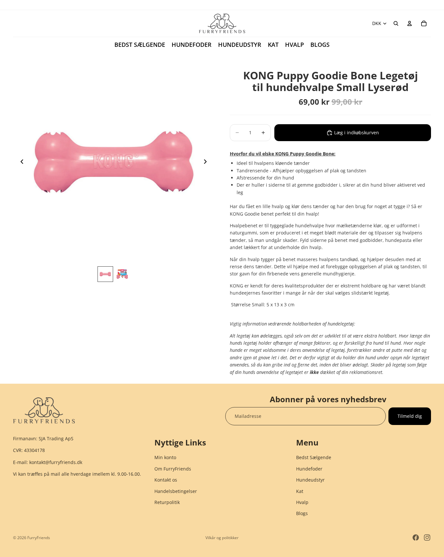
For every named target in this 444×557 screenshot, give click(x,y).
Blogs (302, 514)
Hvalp (302, 502)
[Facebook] (416, 537)
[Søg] (396, 23)
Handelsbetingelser (175, 491)
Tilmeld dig (410, 416)
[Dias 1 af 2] (105, 274)
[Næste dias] (207, 162)
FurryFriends (38, 537)
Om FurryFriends (172, 469)
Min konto (165, 458)
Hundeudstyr (310, 480)
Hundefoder (309, 469)
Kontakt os (165, 480)
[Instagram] (427, 537)
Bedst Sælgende (313, 458)
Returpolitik (167, 502)
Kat (299, 491)
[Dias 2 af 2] (122, 274)
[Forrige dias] (20, 162)
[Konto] (409, 23)
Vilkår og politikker (222, 537)
